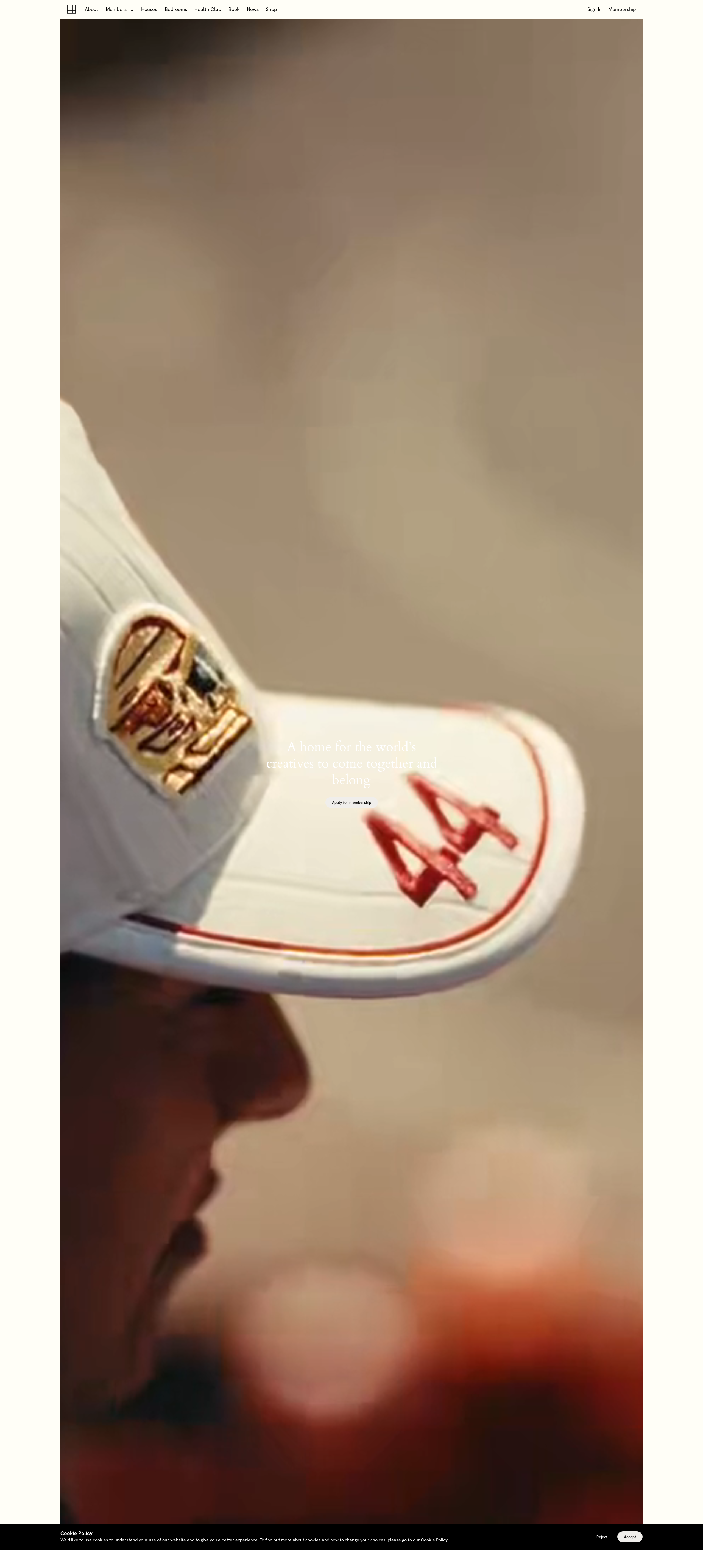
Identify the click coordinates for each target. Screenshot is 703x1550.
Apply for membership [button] (351, 802)
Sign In (594, 9)
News (253, 9)
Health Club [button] (207, 9)
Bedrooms (176, 9)
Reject (601, 1536)
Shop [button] (271, 9)
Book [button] (234, 9)
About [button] (91, 9)
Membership (119, 9)
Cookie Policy (434, 1540)
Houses (149, 9)
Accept (630, 1536)
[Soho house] (72, 9)
